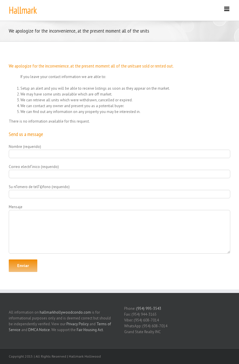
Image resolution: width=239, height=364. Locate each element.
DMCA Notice (39, 329)
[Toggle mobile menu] (227, 9)
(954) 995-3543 (148, 308)
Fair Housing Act (90, 329)
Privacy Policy (77, 323)
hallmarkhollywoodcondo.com (65, 312)
